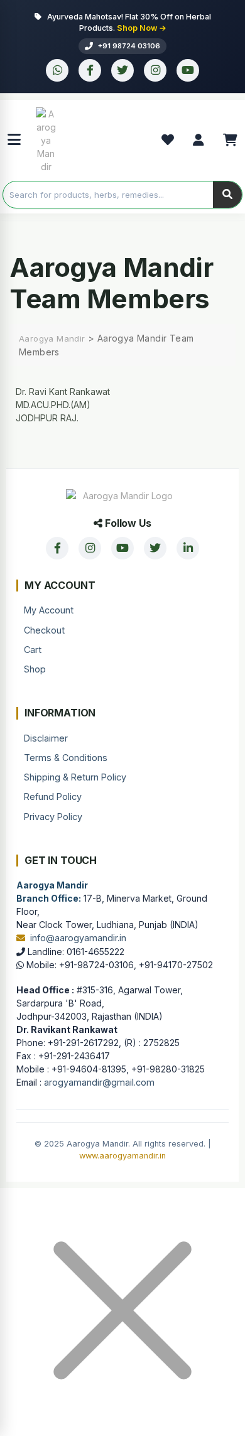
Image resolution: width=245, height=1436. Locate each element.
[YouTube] (188, 70)
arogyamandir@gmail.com (99, 1082)
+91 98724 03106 (129, 45)
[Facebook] (90, 70)
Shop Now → (141, 28)
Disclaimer (46, 738)
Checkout (44, 630)
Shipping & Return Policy (75, 777)
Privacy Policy (53, 816)
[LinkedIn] (188, 548)
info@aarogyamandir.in (78, 937)
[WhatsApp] (57, 70)
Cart (32, 649)
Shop (35, 669)
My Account (49, 610)
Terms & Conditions (65, 757)
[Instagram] (155, 70)
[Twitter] (122, 70)
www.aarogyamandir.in (122, 1155)
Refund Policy (53, 796)
